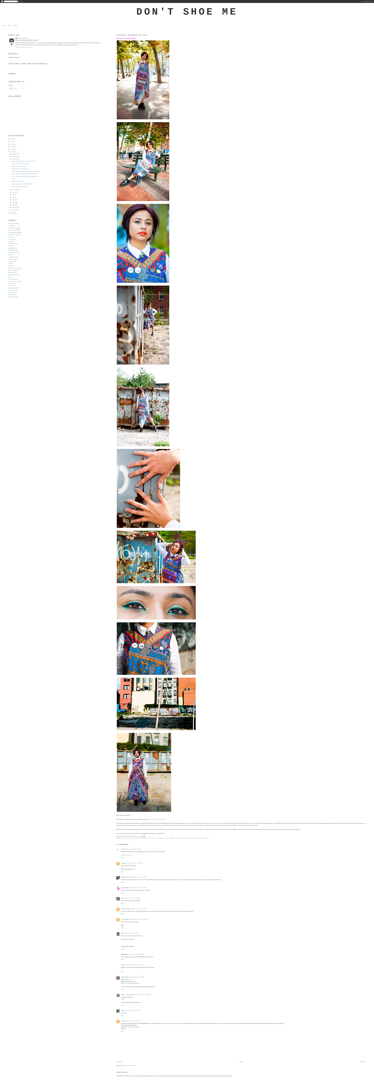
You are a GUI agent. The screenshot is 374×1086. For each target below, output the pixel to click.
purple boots (11, 292)
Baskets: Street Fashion (18, 181)
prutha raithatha (12, 230)
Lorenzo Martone (13, 252)
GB (122, 933)
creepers (146, 838)
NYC (9, 226)
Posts (12, 85)
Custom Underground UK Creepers (157, 819)
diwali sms (124, 965)
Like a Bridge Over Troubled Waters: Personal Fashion (26, 171)
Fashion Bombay (125, 887)
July (13, 195)
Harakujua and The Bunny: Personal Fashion (23, 161)
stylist (10, 241)
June (13, 197)
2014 (11, 144)
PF (9, 277)
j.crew (9, 246)
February (14, 207)
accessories (11, 239)
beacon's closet (12, 259)
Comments (14, 89)
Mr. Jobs (14, 179)
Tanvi (122, 849)
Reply (122, 857)
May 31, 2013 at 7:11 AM (133, 1021)
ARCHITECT (11, 250)
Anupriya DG (124, 977)
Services (15, 25)
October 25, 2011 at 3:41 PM (133, 1010)
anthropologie (12, 257)
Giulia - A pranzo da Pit (127, 994)
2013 (11, 146)
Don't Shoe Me (187, 12)
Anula (122, 898)
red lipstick (11, 294)
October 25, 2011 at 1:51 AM (134, 863)
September (15, 190)
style (9, 263)
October (14, 159)
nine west (10, 285)
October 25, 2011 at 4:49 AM (132, 898)
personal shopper (12, 288)
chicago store (137, 838)
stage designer (12, 297)
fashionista (11, 261)
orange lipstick (163, 838)
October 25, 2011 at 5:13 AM (138, 908)
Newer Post (119, 1062)
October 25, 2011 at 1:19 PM (136, 977)
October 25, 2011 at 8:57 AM (131, 933)
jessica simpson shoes (14, 281)
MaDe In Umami (125, 877)
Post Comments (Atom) (129, 1065)
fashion (10, 237)
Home (3, 25)
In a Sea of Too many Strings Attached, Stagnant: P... (25, 176)
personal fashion (174, 838)
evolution (153, 838)
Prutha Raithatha (23, 38)
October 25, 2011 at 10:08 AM (136, 954)
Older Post (363, 1062)
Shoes (9, 255)
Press (9, 25)
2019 (11, 139)
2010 (11, 213)
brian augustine (127, 838)
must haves (11, 283)
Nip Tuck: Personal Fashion (126, 38)
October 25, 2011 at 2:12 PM (142, 994)
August (14, 192)
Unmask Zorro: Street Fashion (19, 186)
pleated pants (11, 290)
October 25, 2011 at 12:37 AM (133, 849)
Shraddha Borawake (13, 232)
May (13, 200)
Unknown (123, 863)
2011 (11, 152)
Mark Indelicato (12, 274)
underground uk (197, 838)
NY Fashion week (13, 235)
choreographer (12, 279)
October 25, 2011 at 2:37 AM (138, 877)
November (15, 156)
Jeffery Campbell (12, 270)
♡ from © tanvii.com (126, 855)
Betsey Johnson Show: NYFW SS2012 (22, 184)
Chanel (10, 266)
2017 (11, 141)
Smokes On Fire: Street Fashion (20, 169)
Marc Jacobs (11, 272)
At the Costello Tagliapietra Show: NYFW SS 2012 (25, 174)
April (13, 202)
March (14, 205)
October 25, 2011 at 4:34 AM (138, 887)
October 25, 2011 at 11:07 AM (135, 965)
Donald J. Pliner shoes (14, 268)
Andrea (123, 1010)
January (14, 210)
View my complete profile (23, 47)
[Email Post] (143, 836)
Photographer (11, 243)
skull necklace (186, 838)
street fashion (11, 223)
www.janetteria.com (126, 919)
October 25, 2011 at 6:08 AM (140, 919)
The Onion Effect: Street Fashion (20, 164)
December (15, 154)
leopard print (11, 248)
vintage (206, 838)
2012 (11, 149)
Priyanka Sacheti (125, 908)
